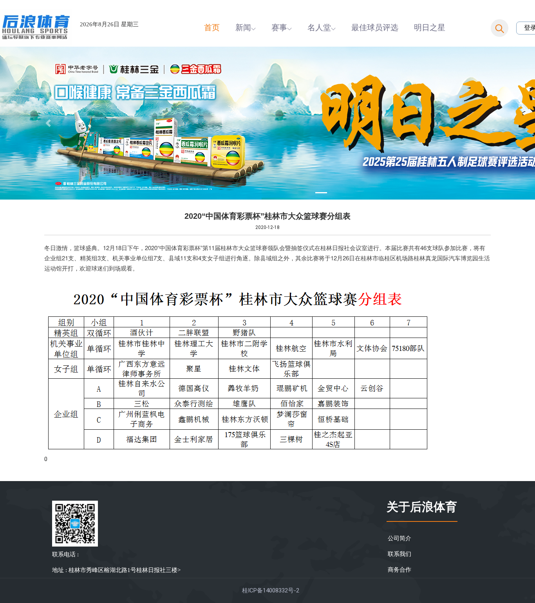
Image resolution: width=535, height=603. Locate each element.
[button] (48, 123)
